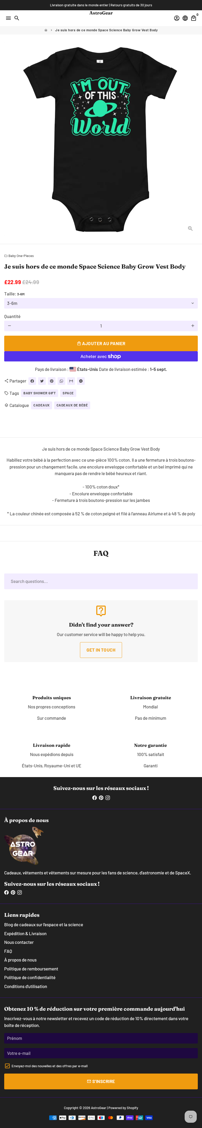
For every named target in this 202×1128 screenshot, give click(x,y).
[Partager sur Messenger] (81, 381)
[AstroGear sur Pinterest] (101, 797)
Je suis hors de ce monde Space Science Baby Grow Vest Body (106, 30)
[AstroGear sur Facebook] (94, 797)
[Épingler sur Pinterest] (51, 381)
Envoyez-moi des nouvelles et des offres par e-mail (50, 1066)
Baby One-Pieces (19, 256)
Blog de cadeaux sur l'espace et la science (43, 924)
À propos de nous (20, 959)
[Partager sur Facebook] (32, 381)
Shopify (132, 1108)
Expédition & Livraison (25, 933)
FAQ (8, 951)
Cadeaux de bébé (72, 405)
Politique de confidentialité (29, 977)
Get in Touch (101, 649)
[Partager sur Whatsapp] (61, 381)
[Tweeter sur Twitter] (42, 381)
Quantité (12, 316)
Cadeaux (41, 405)
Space (68, 393)
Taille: (14, 293)
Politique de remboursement (31, 968)
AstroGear (98, 1108)
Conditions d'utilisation (25, 986)
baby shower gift (39, 393)
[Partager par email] (71, 381)
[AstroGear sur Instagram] (107, 797)
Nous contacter (19, 942)
